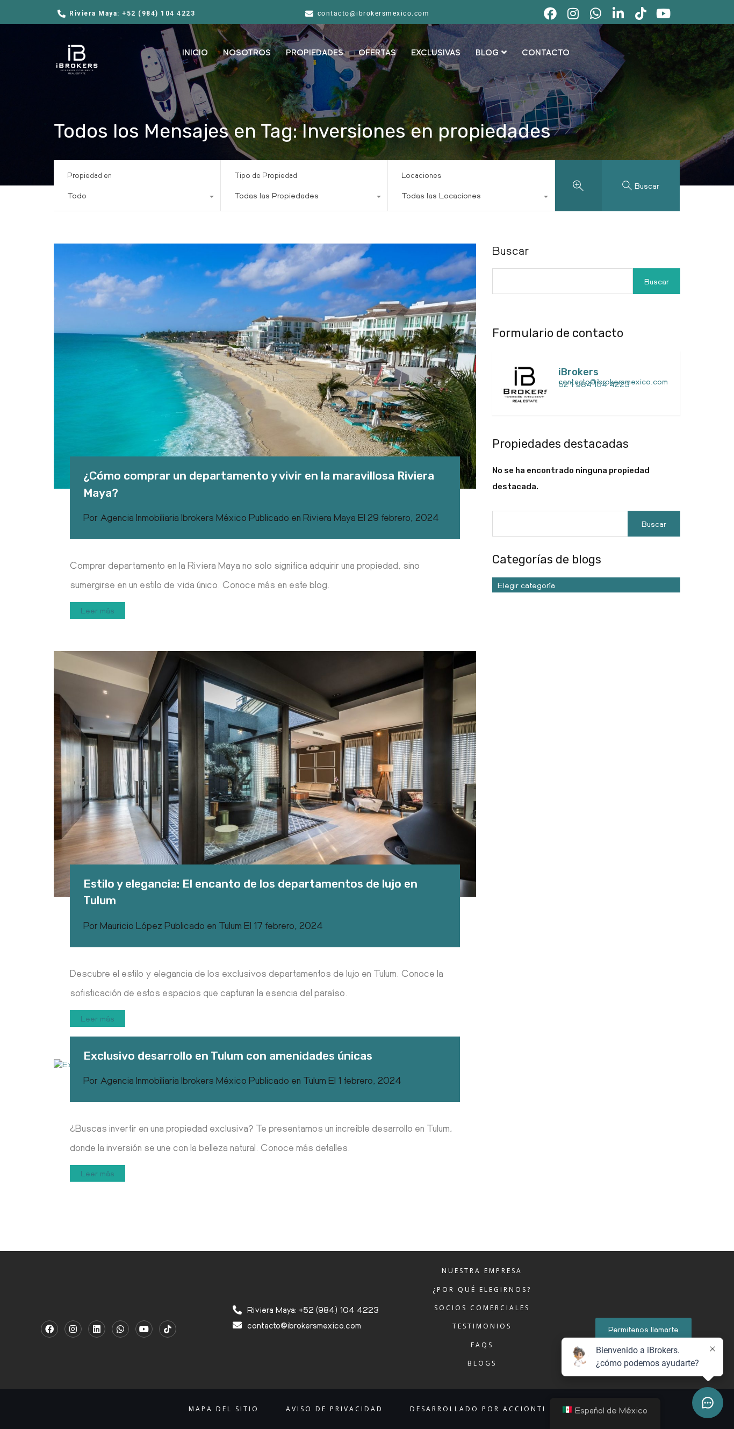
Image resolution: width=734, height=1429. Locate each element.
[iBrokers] (524, 402)
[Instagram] (73, 1329)
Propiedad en (89, 175)
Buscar (510, 251)
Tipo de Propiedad (265, 175)
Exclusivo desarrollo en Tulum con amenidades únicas (227, 1055)
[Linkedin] (96, 1329)
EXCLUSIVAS (435, 53)
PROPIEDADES (314, 53)
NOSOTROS (247, 53)
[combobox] (137, 198)
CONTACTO (546, 53)
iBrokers (578, 372)
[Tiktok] (167, 1329)
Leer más (97, 610)
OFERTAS (377, 53)
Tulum (230, 925)
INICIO (195, 53)
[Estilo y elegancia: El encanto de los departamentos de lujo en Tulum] (265, 773)
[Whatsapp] (120, 1329)
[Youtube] (144, 1329)
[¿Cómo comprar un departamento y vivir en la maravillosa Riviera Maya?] (265, 366)
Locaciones (421, 175)
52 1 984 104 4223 (594, 384)
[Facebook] (49, 1329)
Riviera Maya (329, 517)
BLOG (487, 53)
